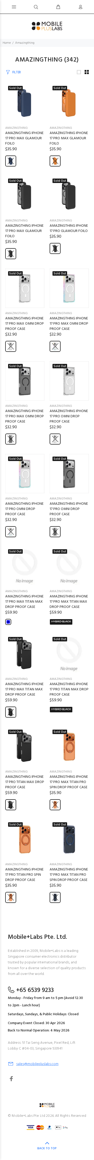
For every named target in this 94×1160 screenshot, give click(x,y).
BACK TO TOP (47, 1148)
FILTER (16, 72)
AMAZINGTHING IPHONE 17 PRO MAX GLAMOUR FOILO (24, 138)
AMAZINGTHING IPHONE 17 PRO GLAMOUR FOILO (69, 228)
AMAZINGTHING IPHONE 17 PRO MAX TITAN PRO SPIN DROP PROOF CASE (69, 782)
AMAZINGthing (16, 128)
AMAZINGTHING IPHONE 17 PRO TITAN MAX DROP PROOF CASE (69, 689)
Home (7, 43)
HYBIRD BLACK (61, 621)
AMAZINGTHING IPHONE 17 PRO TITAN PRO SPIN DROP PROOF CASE (24, 875)
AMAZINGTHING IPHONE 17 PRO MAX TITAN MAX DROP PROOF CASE (24, 601)
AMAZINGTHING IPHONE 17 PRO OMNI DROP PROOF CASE (69, 416)
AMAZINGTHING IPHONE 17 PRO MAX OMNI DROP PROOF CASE (24, 323)
